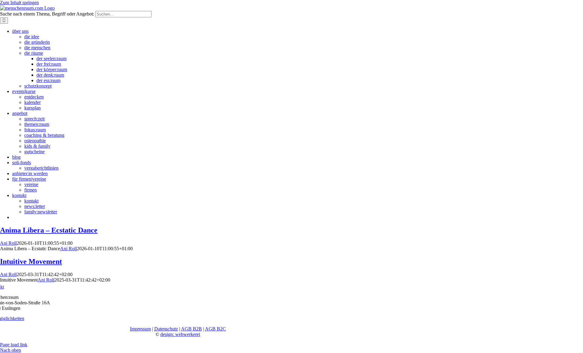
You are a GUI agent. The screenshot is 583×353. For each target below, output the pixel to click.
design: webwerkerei (180, 334)
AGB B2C (215, 328)
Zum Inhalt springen (19, 2)
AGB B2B (191, 328)
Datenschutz (166, 328)
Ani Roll (8, 243)
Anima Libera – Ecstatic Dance (48, 230)
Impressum (140, 328)
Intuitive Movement (31, 261)
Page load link (13, 344)
